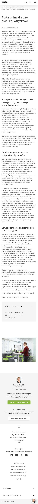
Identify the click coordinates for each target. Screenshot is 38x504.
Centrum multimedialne (18, 7)
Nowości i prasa (6, 9)
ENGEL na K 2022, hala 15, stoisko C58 (15, 297)
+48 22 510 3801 (19, 434)
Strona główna (5, 7)
